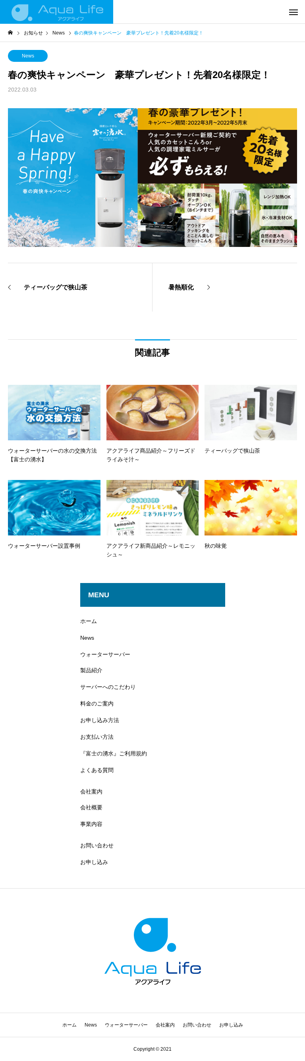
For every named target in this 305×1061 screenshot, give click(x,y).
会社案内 (91, 791)
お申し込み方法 (99, 720)
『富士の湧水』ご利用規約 (113, 753)
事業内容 (91, 824)
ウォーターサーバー (105, 654)
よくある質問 (97, 770)
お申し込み (94, 862)
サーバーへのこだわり (108, 687)
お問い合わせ (97, 845)
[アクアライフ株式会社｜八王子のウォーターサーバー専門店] (56, 12)
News (28, 56)
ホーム (88, 621)
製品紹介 (91, 670)
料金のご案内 (97, 703)
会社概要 (91, 807)
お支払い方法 (97, 737)
